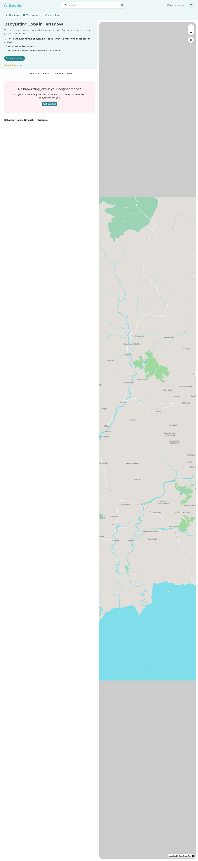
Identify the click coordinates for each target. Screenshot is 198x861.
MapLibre (172, 856)
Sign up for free (14, 58)
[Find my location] (191, 40)
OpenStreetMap (185, 856)
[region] (147, 440)
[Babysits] (13, 5)
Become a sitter (176, 5)
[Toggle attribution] (192, 855)
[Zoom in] (191, 27)
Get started (49, 104)
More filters (53, 15)
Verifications (33, 15)
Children (14, 15)
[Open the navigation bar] (191, 5)
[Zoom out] (191, 32)
